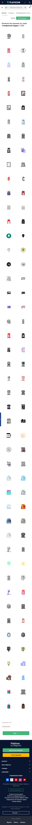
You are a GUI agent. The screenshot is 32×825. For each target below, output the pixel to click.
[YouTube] (24, 779)
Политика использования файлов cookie (16, 798)
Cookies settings (16, 801)
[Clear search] (21, 7)
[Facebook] (7, 779)
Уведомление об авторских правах (16, 799)
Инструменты (6, 765)
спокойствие (6, 726)
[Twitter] (11, 779)
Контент (4, 761)
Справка (4, 768)
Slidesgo (22, 822)
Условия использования (16, 794)
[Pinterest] (16, 779)
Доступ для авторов (16, 750)
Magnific (9, 822)
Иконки (4, 13)
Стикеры (11, 13)
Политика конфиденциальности (16, 796)
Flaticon (16, 822)
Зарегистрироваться (16, 790)
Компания (5, 772)
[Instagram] (20, 779)
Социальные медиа (16, 775)
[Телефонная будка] (9, 36)
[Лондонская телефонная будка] (23, 36)
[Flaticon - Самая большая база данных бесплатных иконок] (13, 2)
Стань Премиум (16, 755)
